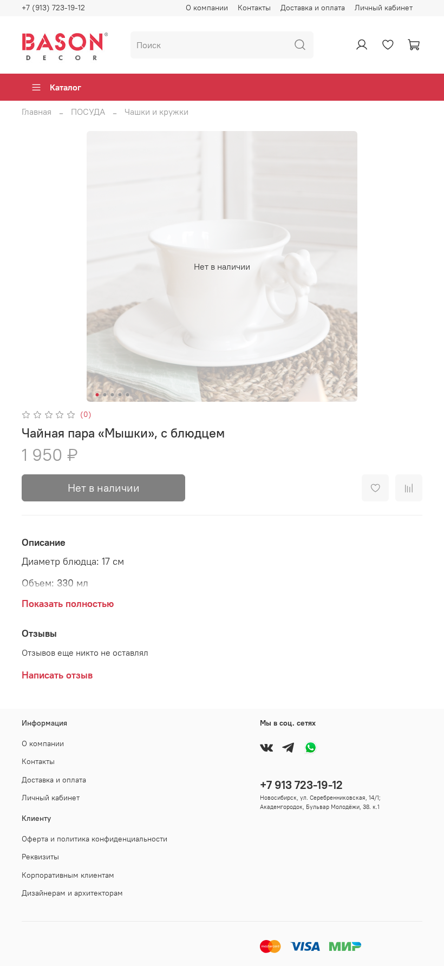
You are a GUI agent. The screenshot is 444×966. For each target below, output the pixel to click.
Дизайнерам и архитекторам (72, 893)
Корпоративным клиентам (68, 875)
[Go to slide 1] (97, 394)
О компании (207, 7)
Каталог (65, 87)
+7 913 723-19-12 (301, 785)
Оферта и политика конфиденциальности (94, 839)
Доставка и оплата (312, 7)
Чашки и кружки (156, 111)
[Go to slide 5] (127, 394)
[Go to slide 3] (112, 394)
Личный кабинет (384, 7)
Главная (36, 111)
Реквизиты (40, 856)
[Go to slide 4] (120, 394)
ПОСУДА (88, 111)
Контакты (254, 7)
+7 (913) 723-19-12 (53, 7)
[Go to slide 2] (105, 394)
